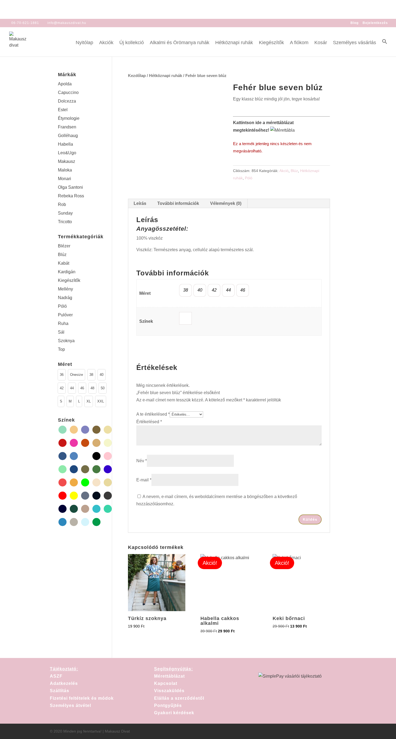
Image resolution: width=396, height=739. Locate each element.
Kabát (63, 263)
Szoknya (66, 340)
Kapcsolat (165, 683)
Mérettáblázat (169, 676)
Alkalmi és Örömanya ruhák (179, 43)
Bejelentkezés (375, 23)
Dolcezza (67, 101)
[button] (384, 48)
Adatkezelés (64, 683)
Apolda (65, 84)
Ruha (63, 323)
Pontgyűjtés (168, 705)
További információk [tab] (178, 203)
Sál (61, 332)
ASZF (56, 676)
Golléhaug (68, 135)
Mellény (65, 289)
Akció (284, 171)
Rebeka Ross (71, 196)
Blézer (64, 246)
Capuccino (68, 92)
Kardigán (66, 271)
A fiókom (299, 43)
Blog (354, 23)
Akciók (106, 43)
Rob (62, 204)
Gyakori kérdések (174, 712)
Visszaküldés (169, 690)
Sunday (65, 213)
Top (61, 349)
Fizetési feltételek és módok (82, 698)
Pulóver (65, 315)
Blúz (294, 171)
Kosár (320, 43)
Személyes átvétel (70, 705)
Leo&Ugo (67, 152)
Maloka (65, 170)
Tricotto (65, 221)
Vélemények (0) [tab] (225, 203)
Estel (63, 109)
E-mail (143, 480)
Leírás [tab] (140, 203)
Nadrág (65, 297)
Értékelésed (149, 421)
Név (141, 460)
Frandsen (67, 127)
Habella (65, 144)
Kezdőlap (137, 75)
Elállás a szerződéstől (179, 698)
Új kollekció (131, 43)
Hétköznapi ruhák (234, 43)
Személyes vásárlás (354, 43)
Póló (248, 178)
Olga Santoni (70, 187)
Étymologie (68, 118)
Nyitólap (84, 43)
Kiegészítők (271, 43)
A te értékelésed (153, 414)
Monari (64, 178)
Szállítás (59, 690)
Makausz (66, 161)
